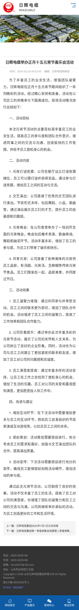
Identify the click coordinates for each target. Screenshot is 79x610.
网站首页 (10, 605)
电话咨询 (69, 605)
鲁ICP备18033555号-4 (16, 582)
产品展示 (30, 605)
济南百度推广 (18, 587)
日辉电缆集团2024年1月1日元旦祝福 (37, 525)
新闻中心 (49, 605)
